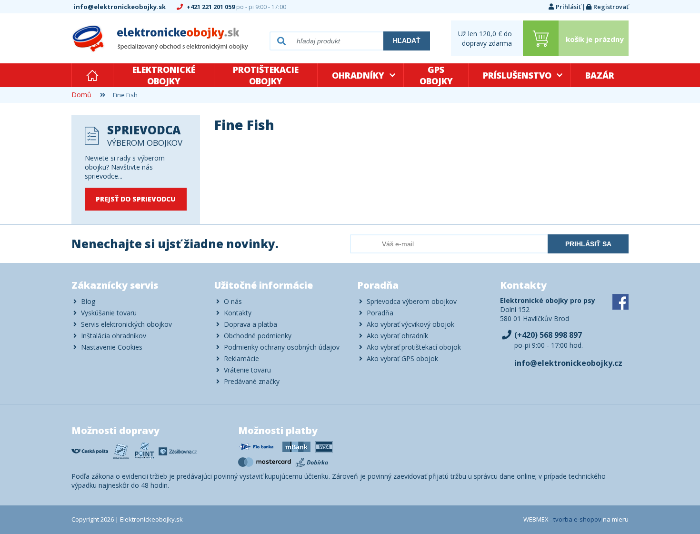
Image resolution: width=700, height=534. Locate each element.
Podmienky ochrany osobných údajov (282, 347)
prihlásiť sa (588, 244)
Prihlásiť (568, 6)
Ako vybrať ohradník (397, 335)
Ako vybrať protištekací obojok (414, 347)
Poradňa (380, 312)
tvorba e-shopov (577, 519)
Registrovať (611, 6)
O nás (233, 301)
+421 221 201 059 (235, 6)
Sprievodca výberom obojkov (412, 301)
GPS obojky (436, 75)
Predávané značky (252, 381)
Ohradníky (358, 75)
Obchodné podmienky (257, 335)
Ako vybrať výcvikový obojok (410, 324)
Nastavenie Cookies (111, 347)
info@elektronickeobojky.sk (120, 6)
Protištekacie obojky (266, 75)
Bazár (599, 75)
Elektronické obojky (163, 75)
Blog (88, 301)
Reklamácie (241, 358)
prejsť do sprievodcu (136, 198)
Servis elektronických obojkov (126, 324)
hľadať (406, 40)
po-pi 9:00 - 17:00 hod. (548, 340)
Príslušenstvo (517, 75)
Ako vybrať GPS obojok (402, 358)
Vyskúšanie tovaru (109, 312)
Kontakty (237, 312)
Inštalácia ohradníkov (113, 335)
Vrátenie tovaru (247, 369)
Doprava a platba (250, 324)
